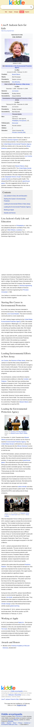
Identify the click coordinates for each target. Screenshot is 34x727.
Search (31, 7)
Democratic (15, 123)
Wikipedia (15, 719)
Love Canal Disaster (13, 314)
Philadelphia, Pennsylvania (19, 120)
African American (22, 446)
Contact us (27, 723)
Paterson (4, 381)
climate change (5, 604)
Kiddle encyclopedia (17, 691)
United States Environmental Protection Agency (17, 144)
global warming (14, 606)
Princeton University (17, 132)
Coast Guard (14, 514)
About (14, 723)
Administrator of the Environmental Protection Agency (18, 66)
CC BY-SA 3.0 (19, 716)
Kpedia (21, 12)
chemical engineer (12, 140)
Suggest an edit (21, 705)
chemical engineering (25, 285)
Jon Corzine (15, 91)
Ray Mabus (24, 431)
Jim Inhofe (9, 597)
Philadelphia (20, 225)
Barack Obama (16, 74)
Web (6, 12)
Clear (27, 7)
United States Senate (25, 168)
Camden (26, 379)
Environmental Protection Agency (16, 442)
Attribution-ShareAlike (14, 695)
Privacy (20, 723)
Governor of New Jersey (23, 84)
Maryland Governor (15, 433)
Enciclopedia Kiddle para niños (9, 724)
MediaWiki (10, 721)
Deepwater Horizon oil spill (13, 177)
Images (10, 12)
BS (23, 130)
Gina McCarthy (16, 82)
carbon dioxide (5, 179)
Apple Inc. (21, 622)
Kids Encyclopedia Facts (7, 30)
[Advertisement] (17, 18)
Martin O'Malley (23, 433)
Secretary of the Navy (16, 431)
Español (27, 12)
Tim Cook (4, 629)
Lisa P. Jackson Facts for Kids (10, 699)
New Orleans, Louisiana (15, 230)
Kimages (16, 12)
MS (24, 132)
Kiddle (3, 723)
